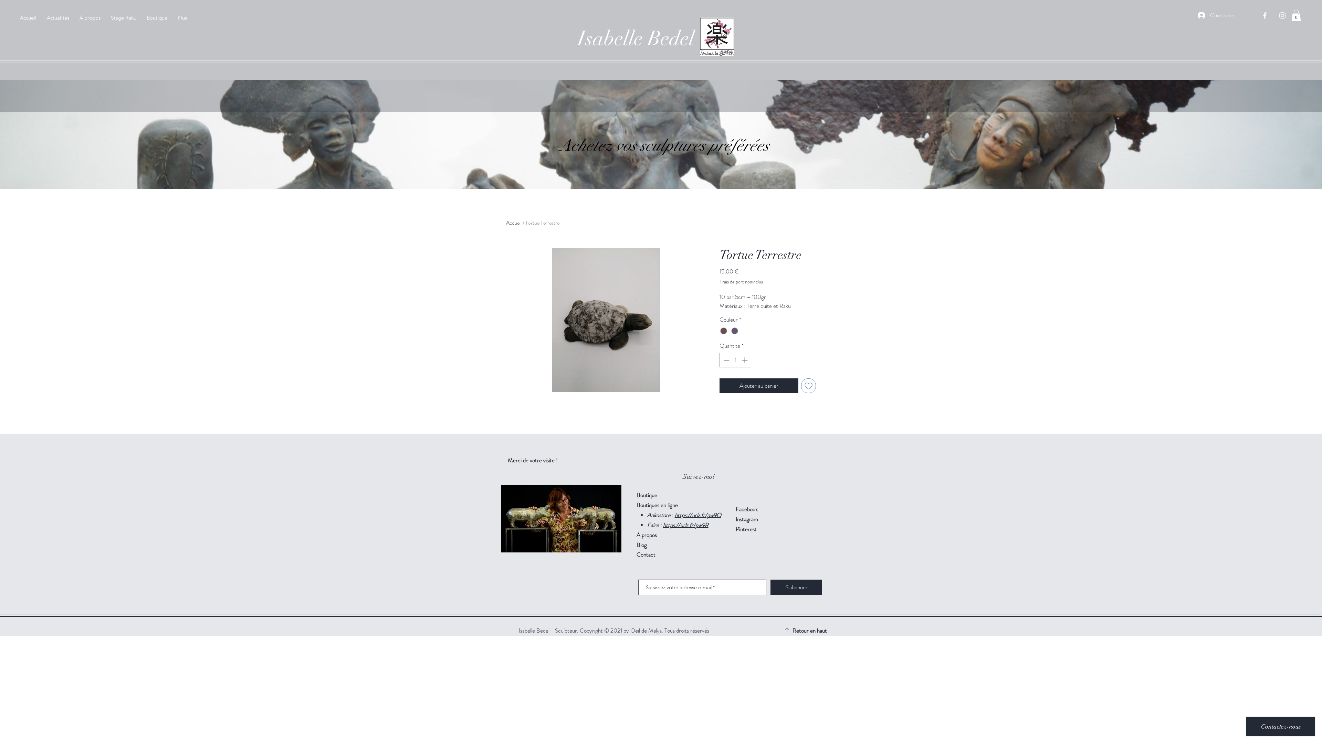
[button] (1296, 15)
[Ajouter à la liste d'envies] (808, 386)
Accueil (514, 223)
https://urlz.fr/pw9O (698, 515)
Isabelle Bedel (636, 38)
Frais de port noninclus (741, 282)
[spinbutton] (735, 360)
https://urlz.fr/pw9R (686, 525)
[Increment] (745, 360)
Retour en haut (810, 630)
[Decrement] (726, 360)
